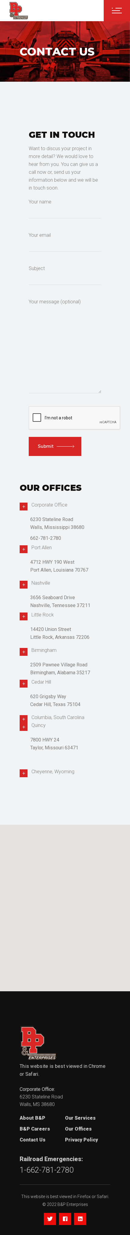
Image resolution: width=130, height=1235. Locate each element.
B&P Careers (35, 1129)
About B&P (32, 1118)
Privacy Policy (81, 1140)
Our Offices (78, 1129)
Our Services (80, 1118)
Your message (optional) (55, 302)
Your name (40, 202)
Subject (37, 268)
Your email (40, 235)
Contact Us (32, 1140)
